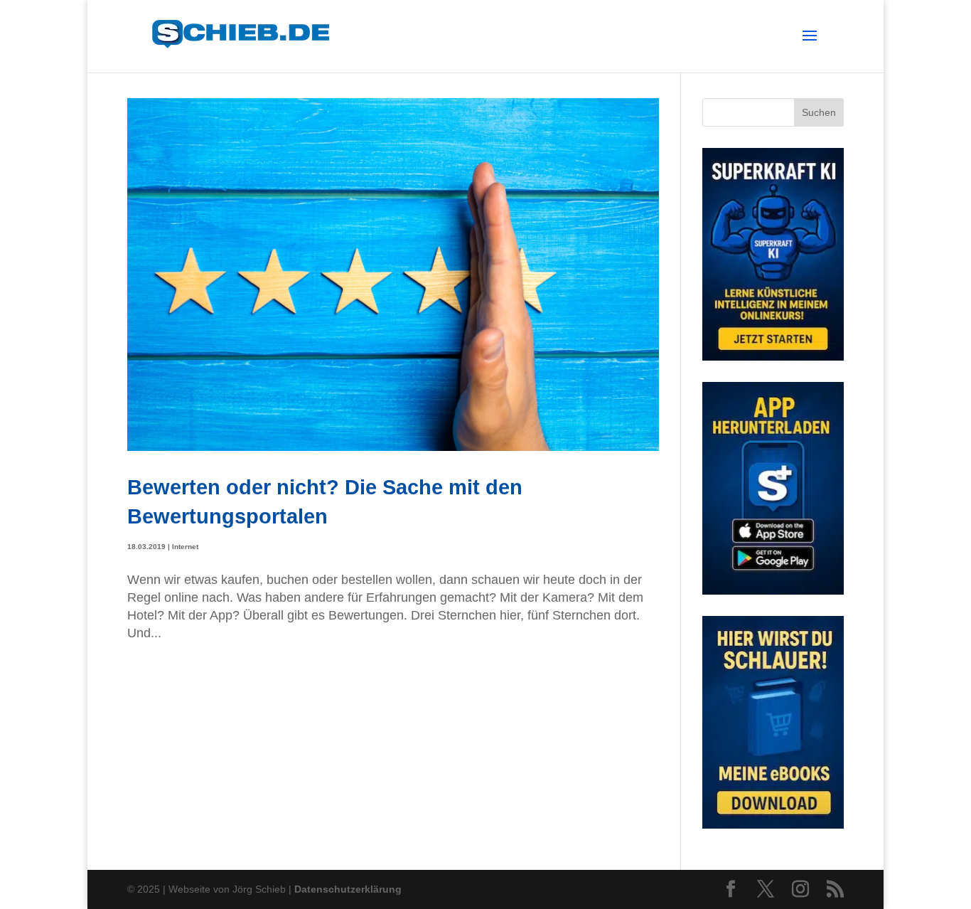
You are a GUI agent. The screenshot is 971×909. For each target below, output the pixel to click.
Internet (185, 547)
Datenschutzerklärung (348, 889)
